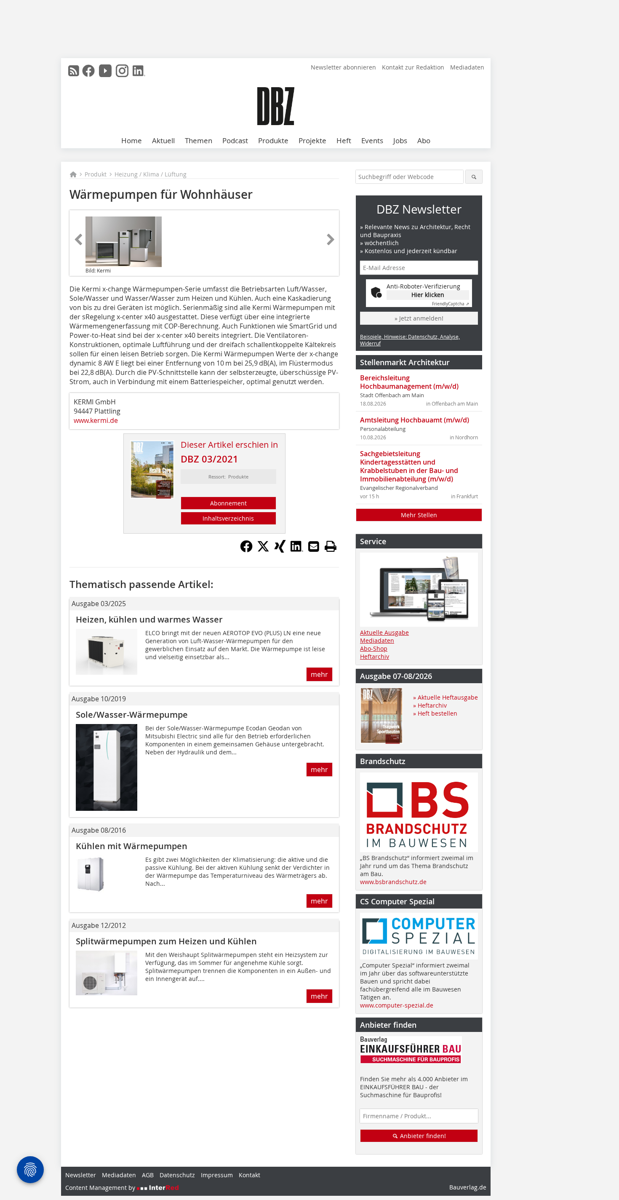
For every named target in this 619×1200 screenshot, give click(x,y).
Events (372, 140)
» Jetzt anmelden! (419, 318)
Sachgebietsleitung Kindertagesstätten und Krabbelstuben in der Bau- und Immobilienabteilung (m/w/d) (409, 466)
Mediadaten (467, 67)
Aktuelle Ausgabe (384, 632)
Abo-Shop (373, 648)
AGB (148, 1175)
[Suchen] (474, 176)
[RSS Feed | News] (73, 70)
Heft (343, 140)
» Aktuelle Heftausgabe (445, 697)
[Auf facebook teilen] (246, 550)
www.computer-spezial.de (396, 1005)
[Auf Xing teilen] (280, 550)
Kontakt (249, 1175)
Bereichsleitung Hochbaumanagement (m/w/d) (409, 382)
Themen (198, 140)
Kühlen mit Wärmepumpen (131, 846)
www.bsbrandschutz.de (393, 882)
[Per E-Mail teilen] (313, 546)
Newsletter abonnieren (343, 67)
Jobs (400, 140)
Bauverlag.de (467, 1187)
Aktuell (163, 140)
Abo (423, 140)
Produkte (273, 140)
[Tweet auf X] (263, 550)
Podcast (235, 140)
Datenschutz (177, 1175)
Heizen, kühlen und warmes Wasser (149, 619)
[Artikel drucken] (330, 546)
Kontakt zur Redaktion (413, 67)
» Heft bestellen (435, 713)
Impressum (217, 1175)
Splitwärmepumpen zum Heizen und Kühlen (166, 941)
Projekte (312, 140)
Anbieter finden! (422, 1136)
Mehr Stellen (419, 515)
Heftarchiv (374, 656)
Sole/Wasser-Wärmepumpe (132, 714)
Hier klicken (427, 295)
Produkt (96, 174)
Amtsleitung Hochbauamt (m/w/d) (414, 420)
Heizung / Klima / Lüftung (151, 174)
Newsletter (80, 1175)
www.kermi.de (96, 420)
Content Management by (101, 1188)
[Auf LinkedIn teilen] (296, 550)
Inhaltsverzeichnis (228, 518)
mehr (319, 674)
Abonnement (228, 503)
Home (131, 140)
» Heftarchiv (430, 705)
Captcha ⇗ (450, 304)
